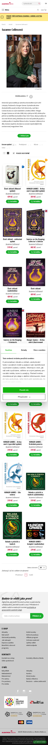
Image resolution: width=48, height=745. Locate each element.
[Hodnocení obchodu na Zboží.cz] (37, 701)
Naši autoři (5, 635)
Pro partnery (6, 681)
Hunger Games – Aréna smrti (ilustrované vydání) (36, 342)
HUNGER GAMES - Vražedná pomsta (35, 443)
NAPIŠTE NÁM (41, 742)
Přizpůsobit (22, 397)
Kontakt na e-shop (8, 658)
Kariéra (28, 673)
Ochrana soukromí (32, 640)
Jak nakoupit (6, 640)
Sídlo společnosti (8, 661)
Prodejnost (23, 144)
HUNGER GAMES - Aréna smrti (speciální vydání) (36, 190)
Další (31, 575)
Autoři (10, 24)
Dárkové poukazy (32, 635)
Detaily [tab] (24, 350)
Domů (3, 24)
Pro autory (5, 679)
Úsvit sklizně (35, 288)
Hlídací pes (25, 136)
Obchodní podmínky (9, 637)
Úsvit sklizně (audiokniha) (12, 289)
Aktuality (5, 632)
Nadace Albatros (32, 679)
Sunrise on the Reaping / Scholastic (12, 341)
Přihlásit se (37, 616)
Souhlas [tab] (8, 350)
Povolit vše (24, 390)
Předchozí (19, 575)
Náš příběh (5, 671)
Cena (3, 148)
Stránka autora (20, 96)
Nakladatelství (7, 673)
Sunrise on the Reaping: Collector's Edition (35, 240)
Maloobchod (6, 676)
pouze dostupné (22, 153)
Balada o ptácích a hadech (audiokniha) (36, 493)
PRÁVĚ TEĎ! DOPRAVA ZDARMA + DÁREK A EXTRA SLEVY (24, 17)
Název (36, 144)
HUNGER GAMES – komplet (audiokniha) (35, 543)
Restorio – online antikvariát (36, 681)
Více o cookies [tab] (39, 350)
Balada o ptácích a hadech (12, 543)
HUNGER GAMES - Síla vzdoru (12, 493)
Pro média (5, 684)
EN (46, 3)
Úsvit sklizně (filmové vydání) (12, 190)
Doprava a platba (8, 643)
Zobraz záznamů (32, 567)
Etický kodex (30, 676)
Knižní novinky (31, 632)
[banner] (12, 3)
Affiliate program (32, 637)
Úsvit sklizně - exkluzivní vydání (12, 240)
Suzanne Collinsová (12, 194)
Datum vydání (7, 144)
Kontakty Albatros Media (34, 658)
